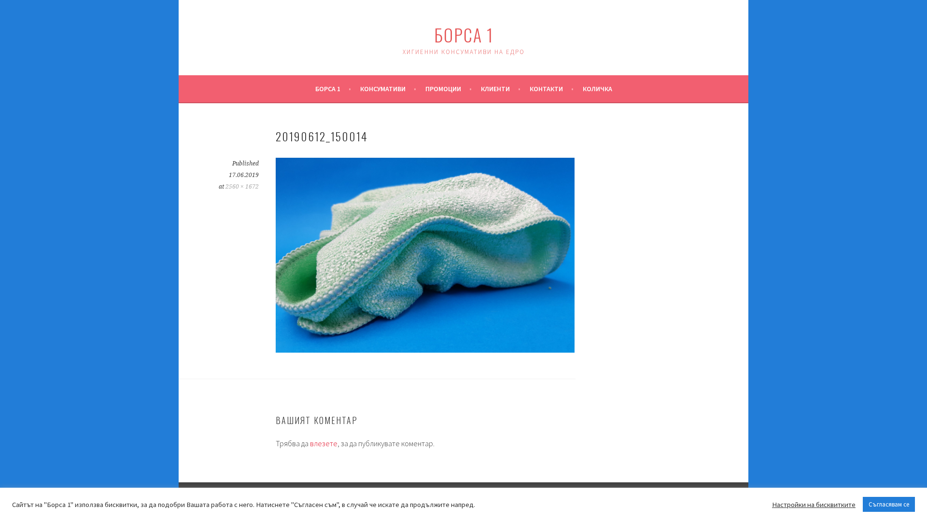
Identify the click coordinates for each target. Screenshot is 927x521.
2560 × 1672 (242, 186)
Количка (597, 88)
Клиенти (495, 88)
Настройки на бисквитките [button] (814, 504)
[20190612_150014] (425, 350)
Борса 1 (463, 34)
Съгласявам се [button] (889, 504)
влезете (323, 443)
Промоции (443, 88)
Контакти (546, 88)
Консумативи (383, 88)
